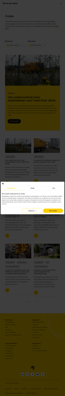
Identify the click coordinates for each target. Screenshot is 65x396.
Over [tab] (53, 188)
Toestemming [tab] (11, 188)
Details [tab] (32, 188)
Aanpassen (31, 210)
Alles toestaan (53, 210)
